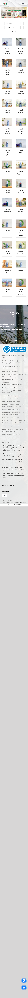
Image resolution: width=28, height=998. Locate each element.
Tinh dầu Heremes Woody (20, 51)
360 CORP (22, 502)
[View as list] (15, 31)
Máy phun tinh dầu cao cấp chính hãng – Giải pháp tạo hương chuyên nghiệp (13, 475)
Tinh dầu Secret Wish (7, 72)
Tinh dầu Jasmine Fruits (20, 131)
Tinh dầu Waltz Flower (20, 292)
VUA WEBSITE (17, 504)
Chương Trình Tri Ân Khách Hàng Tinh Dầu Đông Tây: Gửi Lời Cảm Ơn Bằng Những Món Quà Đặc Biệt (14, 448)
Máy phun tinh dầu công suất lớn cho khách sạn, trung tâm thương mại (13, 462)
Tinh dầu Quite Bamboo (7, 131)
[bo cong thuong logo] (14, 345)
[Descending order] (22, 23)
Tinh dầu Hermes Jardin (20, 211)
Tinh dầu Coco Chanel (20, 233)
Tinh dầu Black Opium (7, 152)
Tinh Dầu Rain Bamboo (7, 51)
